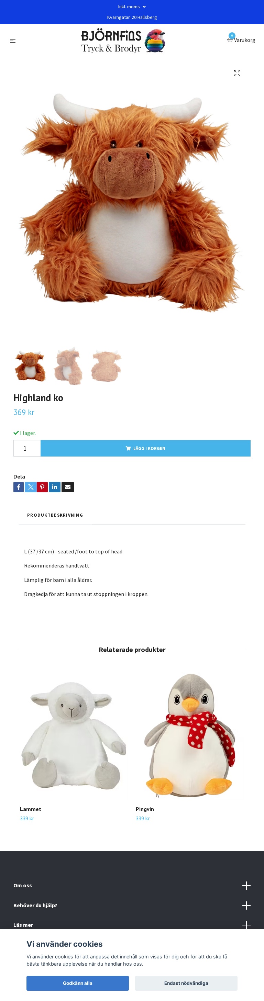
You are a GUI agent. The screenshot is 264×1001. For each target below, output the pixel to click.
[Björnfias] (123, 40)
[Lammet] (74, 736)
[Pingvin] (190, 736)
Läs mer (23, 924)
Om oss (22, 885)
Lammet (30, 809)
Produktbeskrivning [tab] (55, 515)
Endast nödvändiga (186, 983)
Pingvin (145, 809)
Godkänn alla (77, 983)
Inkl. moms (129, 6)
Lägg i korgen (149, 448)
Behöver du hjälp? (35, 905)
